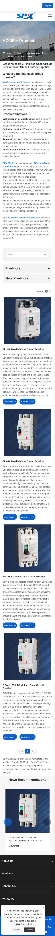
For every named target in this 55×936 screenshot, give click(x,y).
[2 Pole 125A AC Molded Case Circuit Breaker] (27, 656)
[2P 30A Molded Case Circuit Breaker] (27, 320)
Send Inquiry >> (27, 401)
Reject (16, 930)
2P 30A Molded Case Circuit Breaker (23, 349)
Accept (30, 930)
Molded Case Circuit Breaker (36, 53)
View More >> (10, 401)
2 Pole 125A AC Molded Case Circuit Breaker (23, 686)
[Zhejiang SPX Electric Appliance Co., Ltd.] (25, 15)
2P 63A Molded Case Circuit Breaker (23, 461)
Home (8, 53)
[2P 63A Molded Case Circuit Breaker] (27, 432)
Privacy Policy (27, 924)
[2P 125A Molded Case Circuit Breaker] (27, 548)
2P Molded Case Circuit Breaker (19, 56)
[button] (8, 822)
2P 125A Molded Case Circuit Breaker (24, 576)
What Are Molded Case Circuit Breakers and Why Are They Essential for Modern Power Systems (27, 839)
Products (17, 53)
